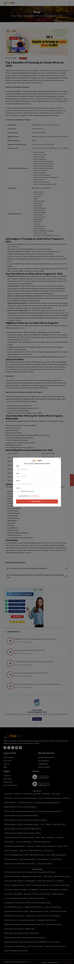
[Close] (60, 459)
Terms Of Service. (33, 496)
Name (18, 466)
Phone (18, 480)
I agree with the (28, 496)
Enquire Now (35, 501)
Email (18, 473)
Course (18, 488)
